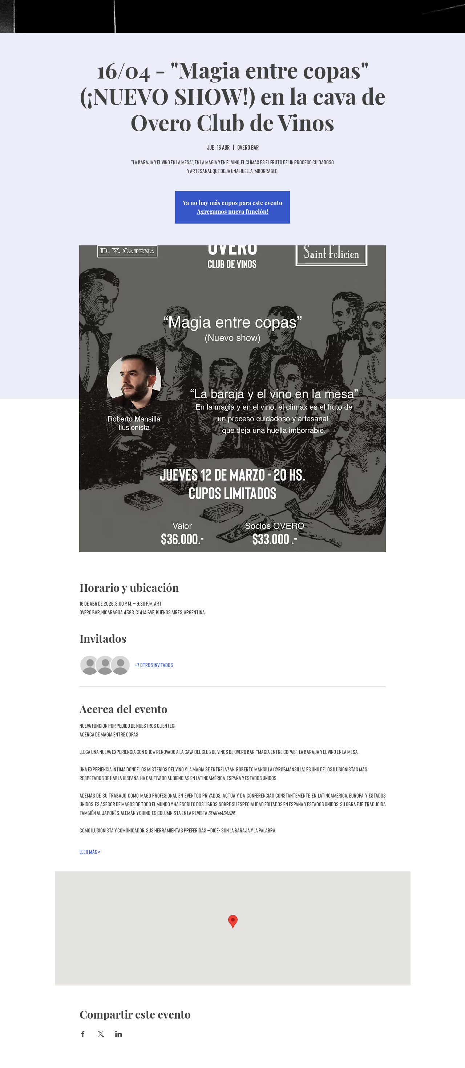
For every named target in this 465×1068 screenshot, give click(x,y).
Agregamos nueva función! (232, 211)
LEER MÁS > (90, 852)
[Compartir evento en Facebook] (83, 1034)
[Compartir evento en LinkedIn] (118, 1034)
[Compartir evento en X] (100, 1034)
